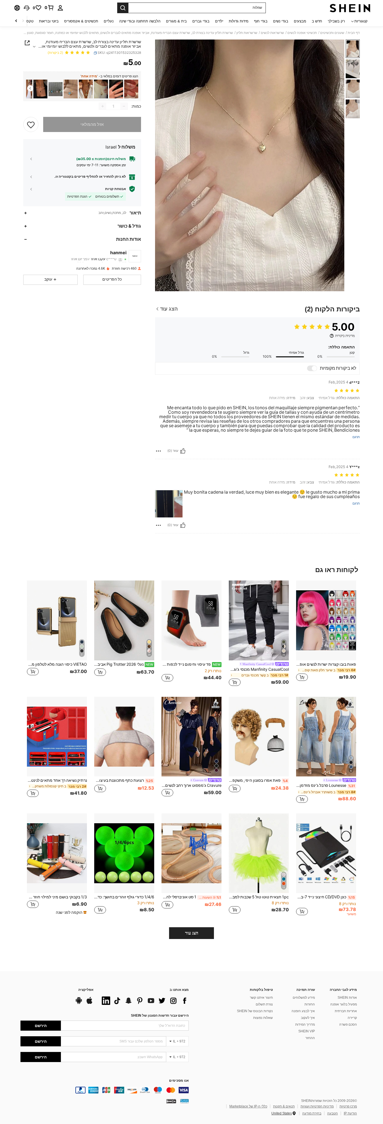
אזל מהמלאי (92, 124)
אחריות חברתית (346, 1011)
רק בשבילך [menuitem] (336, 21)
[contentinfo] (104, 1090)
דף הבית (354, 33)
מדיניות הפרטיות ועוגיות (317, 1106)
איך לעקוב (308, 1018)
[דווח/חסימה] (158, 451)
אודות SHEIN (347, 998)
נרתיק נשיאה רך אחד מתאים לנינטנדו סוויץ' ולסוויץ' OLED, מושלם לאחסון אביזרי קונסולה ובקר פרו (57, 780)
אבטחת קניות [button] (115, 189)
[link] (49, 7)
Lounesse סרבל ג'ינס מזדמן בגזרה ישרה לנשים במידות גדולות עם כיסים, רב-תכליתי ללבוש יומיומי (325, 785)
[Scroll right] (16, 21)
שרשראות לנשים (272, 33)
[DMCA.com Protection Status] (171, 1101)
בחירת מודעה (311, 1113)
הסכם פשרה (348, 1024)
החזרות (309, 1004)
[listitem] (131, 89)
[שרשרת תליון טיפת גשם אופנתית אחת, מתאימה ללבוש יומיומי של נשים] (131, 89)
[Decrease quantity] (124, 106)
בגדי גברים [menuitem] (200, 21)
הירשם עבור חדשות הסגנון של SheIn (160, 1015)
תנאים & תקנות (284, 1106)
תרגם (356, 437)
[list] (144, 1000)
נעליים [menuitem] (109, 21)
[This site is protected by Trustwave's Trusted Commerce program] (184, 1101)
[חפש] (122, 8)
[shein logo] (350, 8)
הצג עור (191, 933)
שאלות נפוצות (263, 1018)
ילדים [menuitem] (219, 21)
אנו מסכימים (179, 1081)
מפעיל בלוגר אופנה (343, 1004)
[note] (70, 912)
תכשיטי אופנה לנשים (302, 33)
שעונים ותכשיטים (332, 33)
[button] (26, 7)
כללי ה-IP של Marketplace (248, 1106)
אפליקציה (85, 990)
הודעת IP (350, 1113)
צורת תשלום (264, 1004)
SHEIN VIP (306, 1031)
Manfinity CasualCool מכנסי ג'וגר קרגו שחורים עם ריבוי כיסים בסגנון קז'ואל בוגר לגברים (259, 669)
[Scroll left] (23, 21)
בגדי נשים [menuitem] (280, 21)
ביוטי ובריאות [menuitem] (49, 21)
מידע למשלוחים (304, 998)
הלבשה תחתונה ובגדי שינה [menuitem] (139, 21)
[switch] (312, 368)
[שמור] (30, 124)
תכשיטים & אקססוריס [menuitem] (81, 21)
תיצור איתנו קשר (261, 998)
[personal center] (60, 7)
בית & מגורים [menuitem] (176, 21)
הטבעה (332, 1113)
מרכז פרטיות (348, 1106)
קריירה (352, 1018)
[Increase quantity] (102, 106)
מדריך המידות (305, 1024)
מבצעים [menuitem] (300, 21)
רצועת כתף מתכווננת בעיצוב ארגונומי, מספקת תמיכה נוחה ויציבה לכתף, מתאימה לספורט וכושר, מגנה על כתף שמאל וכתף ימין (123, 780)
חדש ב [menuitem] (317, 21)
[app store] (89, 1003)
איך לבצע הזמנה (303, 1011)
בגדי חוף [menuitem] (260, 21)
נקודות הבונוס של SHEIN (255, 1011)
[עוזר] (182, 451)
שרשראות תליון (246, 33)
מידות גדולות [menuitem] (238, 21)
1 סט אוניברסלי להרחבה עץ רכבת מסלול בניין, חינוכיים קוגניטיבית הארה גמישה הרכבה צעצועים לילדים (191, 897)
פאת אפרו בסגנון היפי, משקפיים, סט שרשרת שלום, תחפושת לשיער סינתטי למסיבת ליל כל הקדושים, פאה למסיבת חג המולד (258, 780)
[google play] (79, 1003)
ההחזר (310, 1038)
